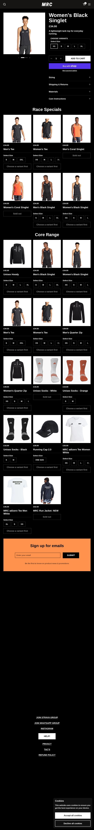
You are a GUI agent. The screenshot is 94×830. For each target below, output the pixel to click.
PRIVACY (47, 744)
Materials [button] (53, 92)
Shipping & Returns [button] (58, 84)
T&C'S (47, 749)
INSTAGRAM (47, 728)
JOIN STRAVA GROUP (47, 717)
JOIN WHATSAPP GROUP (47, 723)
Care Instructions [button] (57, 99)
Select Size (8, 155)
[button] (4, 4)
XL (81, 46)
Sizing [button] (52, 77)
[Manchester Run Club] (47, 4)
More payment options (69, 70)
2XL (21, 160)
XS (22, 524)
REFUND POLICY (47, 755)
